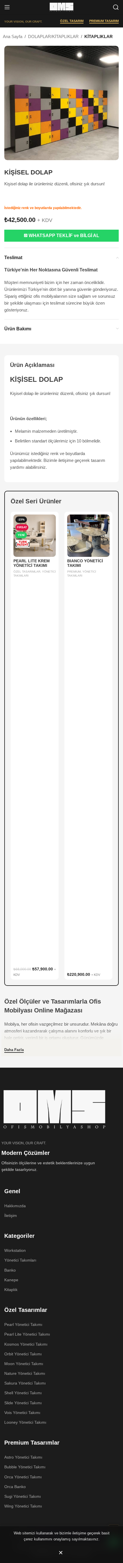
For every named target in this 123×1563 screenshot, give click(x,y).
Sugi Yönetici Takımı (22, 1496)
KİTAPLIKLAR (98, 36)
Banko (10, 1270)
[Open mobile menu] (7, 7)
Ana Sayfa (12, 36)
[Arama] (116, 7)
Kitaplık (10, 1289)
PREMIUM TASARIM (104, 21)
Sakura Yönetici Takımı (25, 1383)
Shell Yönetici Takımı (23, 1393)
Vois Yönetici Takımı (22, 1412)
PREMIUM (74, 571)
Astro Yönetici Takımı (23, 1457)
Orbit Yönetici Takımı (23, 1354)
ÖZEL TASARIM (72, 21)
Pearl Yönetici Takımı (23, 1324)
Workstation (15, 1250)
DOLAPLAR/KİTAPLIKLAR (53, 36)
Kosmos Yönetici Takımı (25, 1344)
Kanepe (11, 1280)
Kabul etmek (61, 1553)
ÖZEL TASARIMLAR (26, 571)
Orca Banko (15, 1486)
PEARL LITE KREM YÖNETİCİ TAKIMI (31, 563)
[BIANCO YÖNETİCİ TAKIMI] (88, 536)
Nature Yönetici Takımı (24, 1373)
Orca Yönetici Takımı (23, 1477)
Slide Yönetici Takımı (23, 1403)
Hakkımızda (15, 1205)
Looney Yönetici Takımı (25, 1422)
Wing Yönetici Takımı (23, 1506)
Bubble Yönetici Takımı (24, 1467)
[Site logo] (61, 6)
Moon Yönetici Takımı (23, 1363)
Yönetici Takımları (20, 1260)
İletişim (10, 1215)
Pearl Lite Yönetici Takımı (27, 1334)
